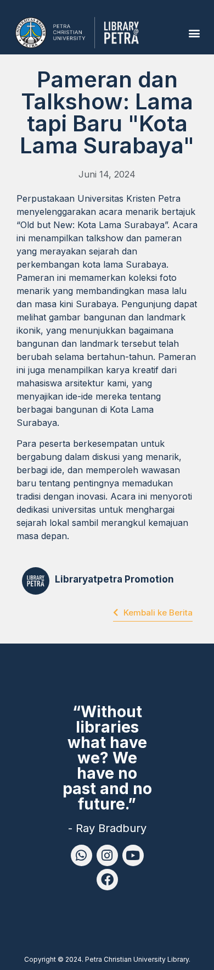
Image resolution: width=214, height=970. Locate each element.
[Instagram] (107, 855)
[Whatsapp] (81, 855)
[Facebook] (107, 879)
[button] (194, 33)
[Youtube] (133, 855)
